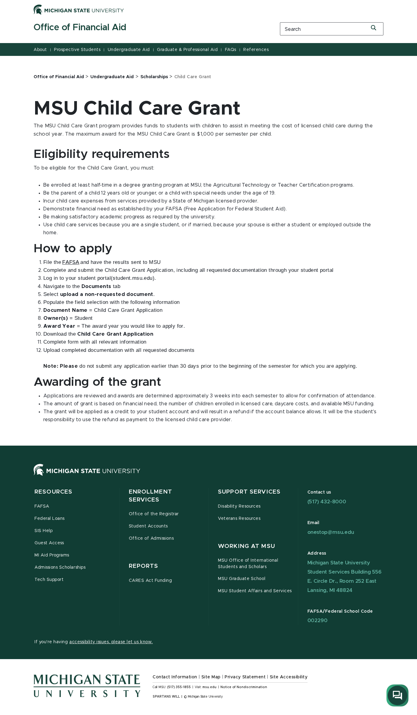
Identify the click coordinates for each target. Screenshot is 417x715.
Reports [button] (143, 566)
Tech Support (48, 580)
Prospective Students (77, 50)
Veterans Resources (239, 518)
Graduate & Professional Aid (187, 50)
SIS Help (43, 531)
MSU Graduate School (241, 579)
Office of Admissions (151, 538)
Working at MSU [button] (246, 546)
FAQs (230, 50)
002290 (317, 620)
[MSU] (87, 475)
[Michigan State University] (79, 9)
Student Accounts (148, 526)
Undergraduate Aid (129, 50)
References (256, 50)
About (40, 50)
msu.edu (209, 687)
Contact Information (175, 677)
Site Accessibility (289, 677)
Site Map (211, 677)
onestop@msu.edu (330, 532)
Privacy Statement (245, 677)
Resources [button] (53, 492)
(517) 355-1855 (179, 687)
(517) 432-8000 (326, 501)
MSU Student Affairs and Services (255, 591)
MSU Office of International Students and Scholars (248, 563)
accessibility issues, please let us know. (111, 642)
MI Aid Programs (51, 555)
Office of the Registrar (154, 514)
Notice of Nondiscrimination (243, 687)
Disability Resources (239, 506)
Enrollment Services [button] (150, 496)
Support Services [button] (249, 492)
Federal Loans (49, 518)
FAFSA (41, 506)
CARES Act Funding (150, 580)
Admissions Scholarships (59, 567)
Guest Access (49, 543)
